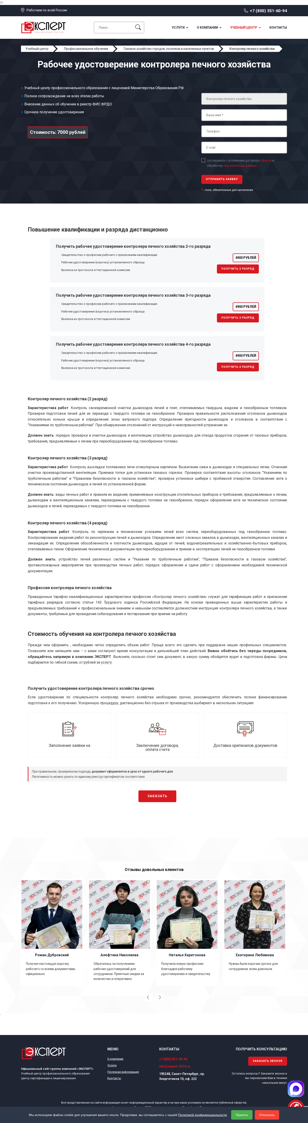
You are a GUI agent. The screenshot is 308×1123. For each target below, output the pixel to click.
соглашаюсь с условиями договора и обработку (240, 163)
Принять (242, 1115)
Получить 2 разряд (237, 268)
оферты (266, 160)
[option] (52, 932)
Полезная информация (123, 1072)
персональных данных (240, 165)
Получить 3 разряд (237, 317)
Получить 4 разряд (237, 366)
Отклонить (267, 1115)
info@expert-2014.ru (174, 1066)
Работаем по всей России (47, 10)
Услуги (178, 27)
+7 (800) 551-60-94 (268, 10)
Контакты (278, 27)
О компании (207, 27)
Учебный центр (243, 27)
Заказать (157, 796)
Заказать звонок (268, 1061)
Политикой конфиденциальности (202, 1115)
